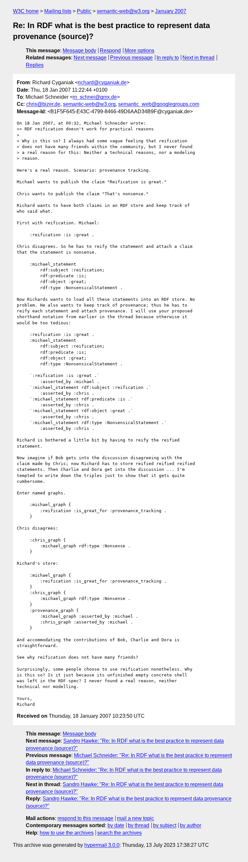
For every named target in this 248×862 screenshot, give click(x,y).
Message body (79, 50)
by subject (164, 825)
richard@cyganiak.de (102, 82)
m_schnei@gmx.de (95, 97)
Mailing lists (57, 11)
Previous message (131, 57)
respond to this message (85, 818)
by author (190, 825)
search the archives (119, 833)
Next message (90, 57)
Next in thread (198, 57)
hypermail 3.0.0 (101, 845)
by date (116, 825)
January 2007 (170, 11)
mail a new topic (135, 818)
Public (84, 11)
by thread (138, 825)
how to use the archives (67, 833)
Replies (35, 65)
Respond (110, 50)
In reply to (168, 57)
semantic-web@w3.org (123, 11)
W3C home (26, 11)
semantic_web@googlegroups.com (158, 104)
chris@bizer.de (43, 104)
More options (139, 50)
